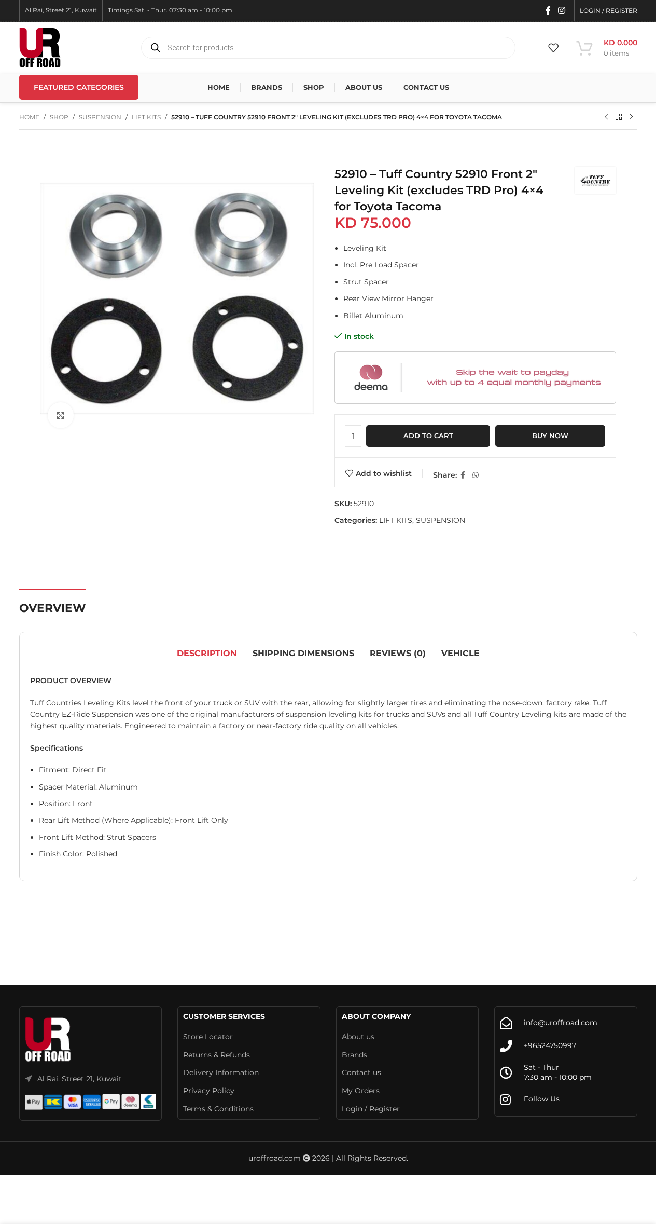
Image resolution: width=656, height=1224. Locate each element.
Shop (59, 117)
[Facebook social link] (548, 11)
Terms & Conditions (218, 1108)
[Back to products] (618, 117)
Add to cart (428, 435)
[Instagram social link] (561, 11)
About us (358, 1036)
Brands (354, 1054)
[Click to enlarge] (61, 415)
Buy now (550, 435)
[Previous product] (606, 117)
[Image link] (48, 1039)
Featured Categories (79, 87)
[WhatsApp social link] (475, 475)
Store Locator (208, 1036)
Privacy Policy (208, 1090)
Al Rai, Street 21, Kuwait (79, 1078)
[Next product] (631, 117)
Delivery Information (221, 1072)
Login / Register (371, 1108)
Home (29, 117)
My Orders (361, 1090)
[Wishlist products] (553, 47)
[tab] (207, 653)
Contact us (361, 1072)
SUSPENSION (100, 117)
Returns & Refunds (216, 1054)
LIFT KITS (146, 117)
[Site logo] (40, 47)
